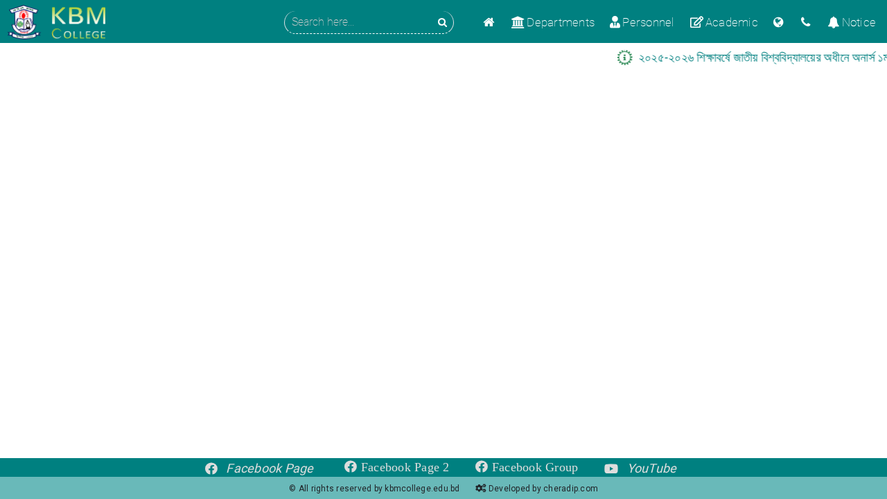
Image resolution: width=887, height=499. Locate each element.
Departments (561, 22)
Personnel (648, 22)
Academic (731, 22)
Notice (859, 22)
